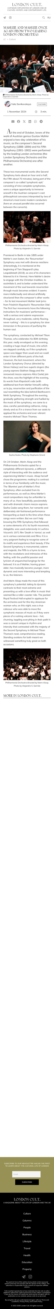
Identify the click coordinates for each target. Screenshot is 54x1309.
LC (4, 39)
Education (27, 1262)
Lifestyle (27, 1241)
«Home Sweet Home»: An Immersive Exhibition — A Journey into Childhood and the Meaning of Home (24, 916)
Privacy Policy (24, 1301)
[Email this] (13, 121)
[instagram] (10, 17)
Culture (12, 39)
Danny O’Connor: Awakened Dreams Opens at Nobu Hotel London (26, 1102)
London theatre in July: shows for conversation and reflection (25, 1137)
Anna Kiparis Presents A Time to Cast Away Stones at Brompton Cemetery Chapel (23, 842)
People (27, 1227)
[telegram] (4, 17)
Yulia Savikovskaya (21, 104)
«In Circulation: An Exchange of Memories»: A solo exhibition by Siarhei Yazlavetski (24, 1028)
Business (27, 1234)
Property (27, 1269)
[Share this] (18, 121)
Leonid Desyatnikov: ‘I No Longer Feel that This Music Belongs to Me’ (26, 732)
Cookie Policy (37, 1301)
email (44, 1296)
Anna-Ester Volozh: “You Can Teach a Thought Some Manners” (26, 805)
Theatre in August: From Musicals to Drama (25, 878)
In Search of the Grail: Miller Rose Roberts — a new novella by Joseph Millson (25, 955)
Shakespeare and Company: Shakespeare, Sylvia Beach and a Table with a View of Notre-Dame (24, 1065)
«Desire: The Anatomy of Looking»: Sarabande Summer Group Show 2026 (26, 991)
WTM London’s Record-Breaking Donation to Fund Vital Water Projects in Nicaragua (24, 769)
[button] (43, 17)
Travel (27, 1248)
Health (27, 1255)
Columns (27, 1220)
